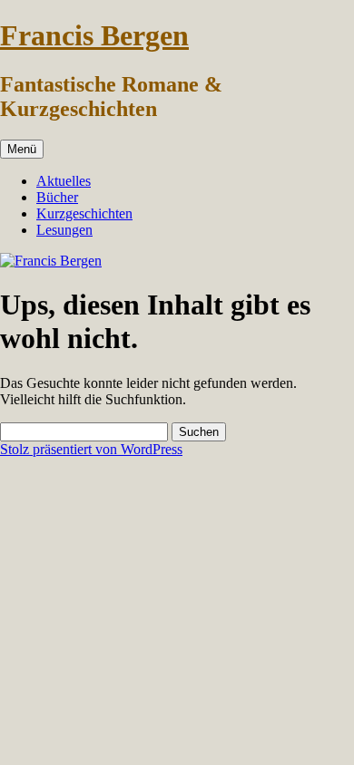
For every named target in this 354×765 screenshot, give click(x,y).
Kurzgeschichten (84, 213)
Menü (21, 149)
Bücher (57, 197)
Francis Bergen (94, 35)
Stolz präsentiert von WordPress (91, 449)
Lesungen (64, 229)
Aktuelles (63, 181)
